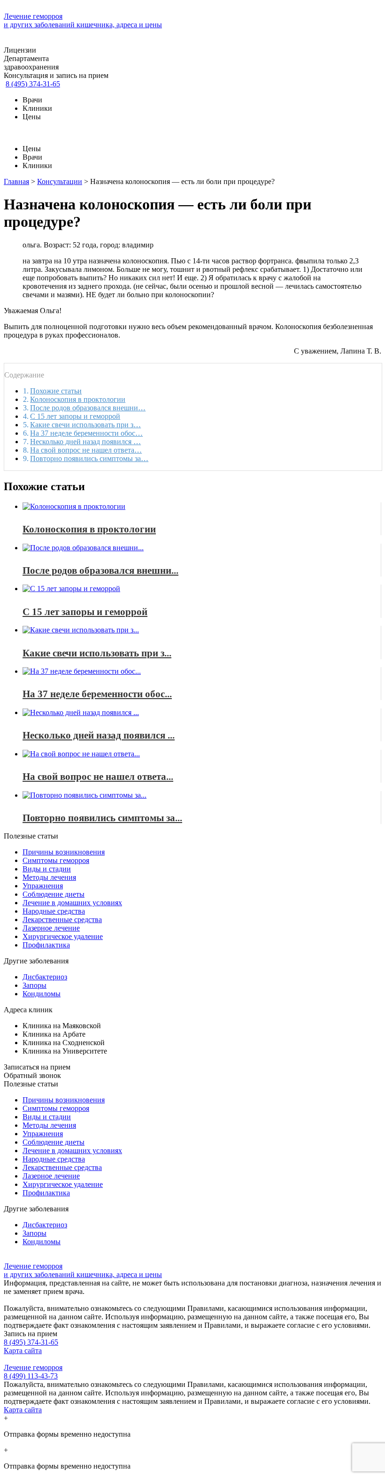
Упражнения (43, 886)
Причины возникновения (64, 852)
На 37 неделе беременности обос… (86, 433)
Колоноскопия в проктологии (77, 399)
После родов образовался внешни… (88, 408)
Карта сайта (23, 1351)
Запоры (34, 985)
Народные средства (54, 911)
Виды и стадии (47, 869)
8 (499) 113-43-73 (31, 1376)
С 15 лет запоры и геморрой (75, 416)
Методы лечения (49, 877)
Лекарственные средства (62, 920)
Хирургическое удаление (63, 936)
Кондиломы (42, 994)
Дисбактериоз (45, 977)
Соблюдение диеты (54, 894)
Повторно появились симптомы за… (89, 458)
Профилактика (46, 945)
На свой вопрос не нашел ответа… (86, 450)
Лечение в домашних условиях (72, 903)
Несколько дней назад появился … (85, 442)
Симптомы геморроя (56, 860)
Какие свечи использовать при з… (85, 425)
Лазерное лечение (51, 928)
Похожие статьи (56, 391)
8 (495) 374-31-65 (33, 84)
